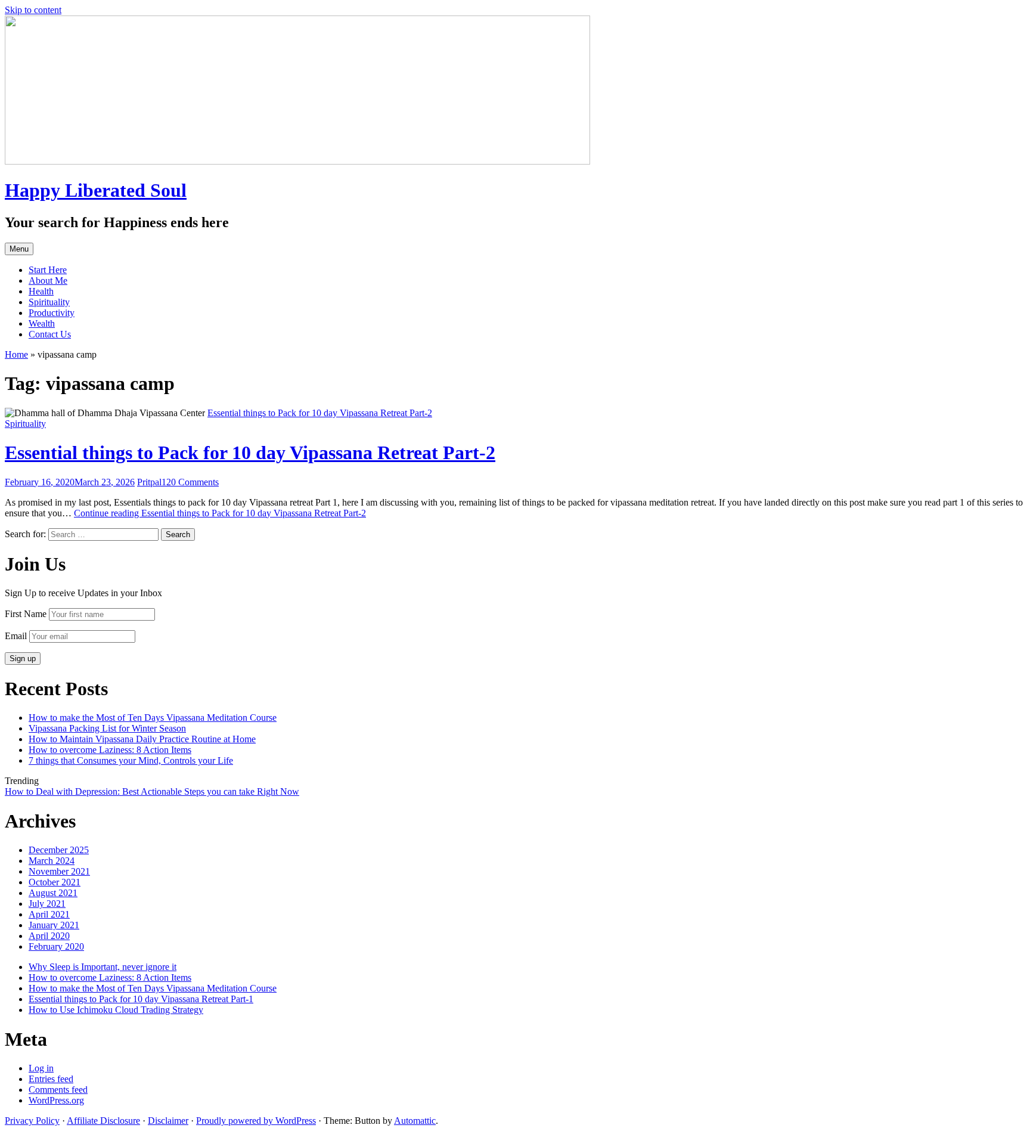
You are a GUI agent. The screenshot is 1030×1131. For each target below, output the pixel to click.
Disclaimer (168, 1120)
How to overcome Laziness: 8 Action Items (110, 750)
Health (41, 291)
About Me (48, 280)
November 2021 (59, 871)
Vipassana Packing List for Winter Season (107, 728)
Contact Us (50, 334)
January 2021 (54, 925)
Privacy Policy (32, 1120)
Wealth (42, 323)
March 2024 (52, 861)
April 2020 (49, 936)
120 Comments (190, 482)
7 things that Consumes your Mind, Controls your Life (131, 760)
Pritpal (149, 482)
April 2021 (49, 914)
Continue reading (220, 513)
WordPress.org (56, 1100)
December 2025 (59, 850)
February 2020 (56, 946)
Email (16, 636)
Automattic (415, 1120)
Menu (19, 248)
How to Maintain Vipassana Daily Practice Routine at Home (142, 739)
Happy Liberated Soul (96, 190)
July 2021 (47, 903)
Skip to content (33, 10)
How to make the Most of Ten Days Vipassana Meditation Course (153, 717)
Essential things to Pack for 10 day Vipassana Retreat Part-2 (250, 452)
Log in (41, 1068)
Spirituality (49, 302)
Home (16, 354)
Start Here (48, 270)
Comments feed (58, 1089)
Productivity (52, 313)
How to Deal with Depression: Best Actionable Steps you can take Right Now (152, 791)
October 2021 (54, 882)
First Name (25, 614)
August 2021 (53, 893)
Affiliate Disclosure (103, 1120)
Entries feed (51, 1079)
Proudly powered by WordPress (256, 1120)
